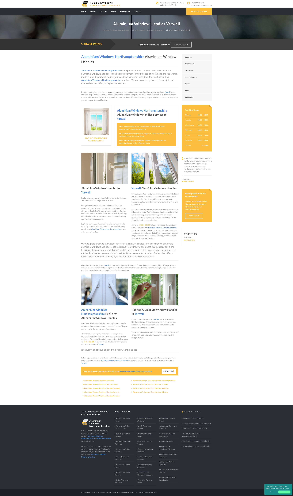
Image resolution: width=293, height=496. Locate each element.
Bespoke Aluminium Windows (145, 419)
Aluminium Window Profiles (144, 442)
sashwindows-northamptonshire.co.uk (197, 423)
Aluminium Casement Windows (167, 427)
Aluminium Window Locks (122, 466)
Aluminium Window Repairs (122, 473)
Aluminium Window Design (144, 435)
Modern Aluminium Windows (144, 466)
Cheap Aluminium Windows (122, 458)
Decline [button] (272, 491)
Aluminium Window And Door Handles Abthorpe (151, 388)
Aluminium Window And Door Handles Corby (101, 385)
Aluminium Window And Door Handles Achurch (101, 392)
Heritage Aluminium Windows (145, 458)
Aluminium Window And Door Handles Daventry (102, 388)
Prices (113, 11)
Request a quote (199, 11)
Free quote (125, 11)
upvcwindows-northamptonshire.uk (196, 446)
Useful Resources (192, 412)
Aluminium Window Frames (122, 419)
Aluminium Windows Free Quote (167, 478)
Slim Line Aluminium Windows (123, 442)
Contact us (188, 97)
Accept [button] (284, 491)
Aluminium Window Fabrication (167, 435)
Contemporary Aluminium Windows (144, 473)
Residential (189, 70)
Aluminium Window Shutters (167, 463)
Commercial (189, 64)
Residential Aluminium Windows (168, 455)
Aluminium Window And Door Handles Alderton (101, 396)
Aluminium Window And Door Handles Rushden (150, 385)
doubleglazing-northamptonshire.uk (196, 441)
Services (103, 11)
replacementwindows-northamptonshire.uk (190, 434)
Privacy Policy (151, 492)
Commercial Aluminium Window (168, 471)
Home (83, 11)
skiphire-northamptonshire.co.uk (195, 428)
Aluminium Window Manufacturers (122, 427)
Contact (138, 11)
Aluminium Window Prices (144, 481)
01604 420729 (168, 5)
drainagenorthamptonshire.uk (194, 418)
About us (188, 57)
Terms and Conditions (138, 492)
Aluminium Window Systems (122, 450)
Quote (186, 90)
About (93, 11)
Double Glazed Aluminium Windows (167, 447)
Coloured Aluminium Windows (145, 450)
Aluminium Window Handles (122, 435)
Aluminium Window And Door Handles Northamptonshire (154, 381)
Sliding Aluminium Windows (122, 481)
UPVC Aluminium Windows (144, 427)
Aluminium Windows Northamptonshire (99, 381)
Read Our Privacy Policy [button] (282, 488)
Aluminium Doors (166, 441)
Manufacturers (190, 77)
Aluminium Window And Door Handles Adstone (150, 392)
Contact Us (168, 371)
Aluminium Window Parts (167, 419)
